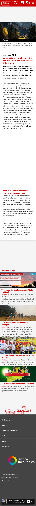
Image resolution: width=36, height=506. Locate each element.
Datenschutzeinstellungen (10, 477)
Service (4, 425)
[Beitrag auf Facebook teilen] (13, 55)
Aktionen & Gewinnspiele (10, 430)
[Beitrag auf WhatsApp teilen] (9, 55)
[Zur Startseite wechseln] (5, 3)
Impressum (5, 474)
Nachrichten (5, 420)
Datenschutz (14, 474)
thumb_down (25, 501)
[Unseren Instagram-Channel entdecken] (8, 481)
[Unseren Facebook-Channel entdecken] (5, 481)
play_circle (28, 501)
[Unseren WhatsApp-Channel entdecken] (2, 481)
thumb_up (32, 501)
